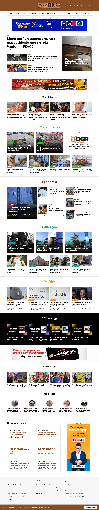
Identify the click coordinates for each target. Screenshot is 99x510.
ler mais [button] (47, 507)
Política (77, 13)
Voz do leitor (68, 13)
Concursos (24, 13)
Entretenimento (51, 13)
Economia (33, 13)
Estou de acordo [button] (90, 507)
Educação (41, 13)
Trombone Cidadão (14, 13)
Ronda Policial (85, 13)
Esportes (60, 13)
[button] (72, 69)
